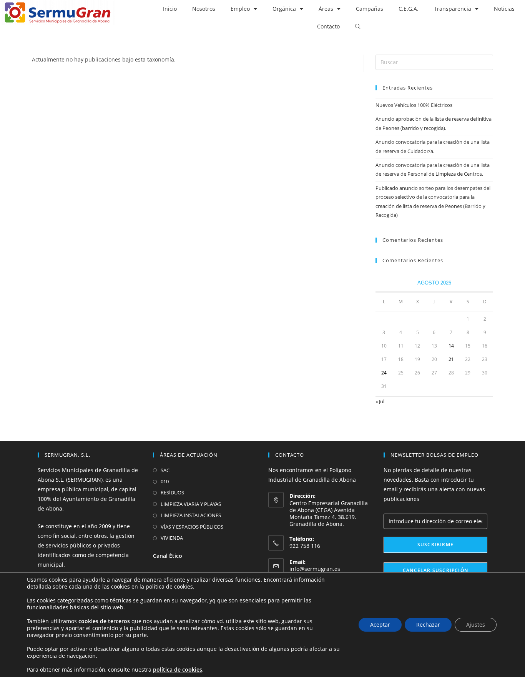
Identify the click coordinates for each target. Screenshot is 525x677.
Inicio (170, 8)
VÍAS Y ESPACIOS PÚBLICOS (192, 526)
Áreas (326, 8)
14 (451, 346)
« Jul (379, 401)
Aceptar (380, 624)
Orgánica (284, 8)
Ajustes (475, 624)
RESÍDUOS (172, 492)
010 (165, 481)
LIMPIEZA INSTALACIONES (191, 515)
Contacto (328, 26)
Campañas (369, 8)
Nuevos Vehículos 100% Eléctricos (413, 104)
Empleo (240, 8)
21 (451, 359)
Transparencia (452, 8)
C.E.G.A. (409, 8)
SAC (165, 470)
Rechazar (428, 624)
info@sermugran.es (314, 568)
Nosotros (203, 8)
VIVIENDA (172, 537)
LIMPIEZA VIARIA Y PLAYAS (191, 504)
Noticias (504, 8)
